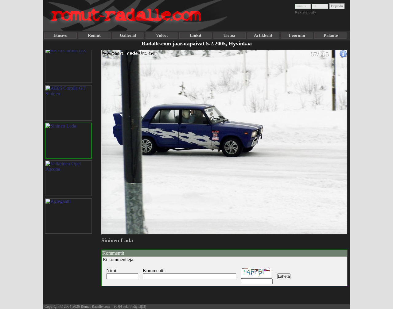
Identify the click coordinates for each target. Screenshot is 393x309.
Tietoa (229, 35)
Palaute (331, 35)
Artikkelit (263, 35)
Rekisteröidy (305, 12)
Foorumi (297, 35)
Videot (162, 35)
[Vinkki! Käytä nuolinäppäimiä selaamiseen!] (113, 139)
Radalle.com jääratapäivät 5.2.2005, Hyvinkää (197, 43)
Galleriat (128, 35)
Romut (94, 35)
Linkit (195, 35)
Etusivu (60, 35)
